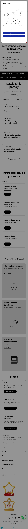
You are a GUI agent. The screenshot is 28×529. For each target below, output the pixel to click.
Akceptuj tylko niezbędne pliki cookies (14, 35)
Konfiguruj (14, 38)
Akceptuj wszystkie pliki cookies (14, 33)
